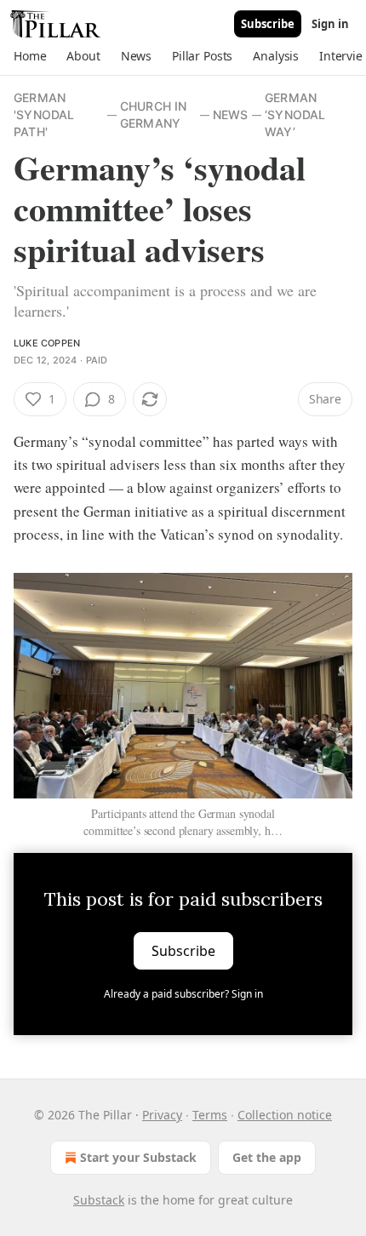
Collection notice (284, 1115)
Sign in (330, 23)
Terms (209, 1115)
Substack (98, 1200)
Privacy (162, 1115)
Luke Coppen (47, 343)
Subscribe (268, 23)
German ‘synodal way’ (295, 114)
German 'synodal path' (44, 114)
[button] (29, 56)
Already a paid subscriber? (183, 994)
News (231, 114)
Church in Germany (153, 114)
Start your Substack (138, 1157)
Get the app (266, 1157)
